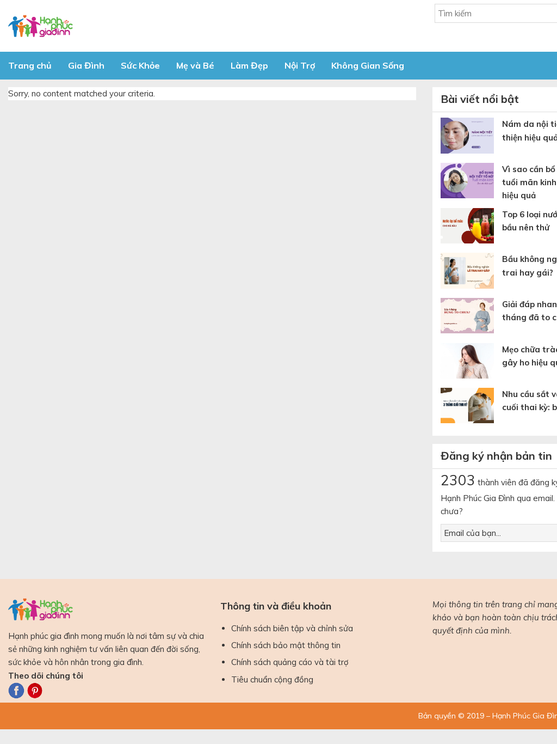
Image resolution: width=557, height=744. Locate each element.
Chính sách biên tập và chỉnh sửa (292, 628)
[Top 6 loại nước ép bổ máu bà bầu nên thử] (471, 228)
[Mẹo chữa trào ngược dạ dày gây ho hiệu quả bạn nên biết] (471, 363)
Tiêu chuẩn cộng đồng (272, 679)
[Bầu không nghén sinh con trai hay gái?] (471, 272)
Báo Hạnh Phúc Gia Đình (106, 26)
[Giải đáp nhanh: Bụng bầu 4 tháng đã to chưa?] (471, 318)
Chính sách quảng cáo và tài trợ (290, 662)
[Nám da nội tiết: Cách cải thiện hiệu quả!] (471, 137)
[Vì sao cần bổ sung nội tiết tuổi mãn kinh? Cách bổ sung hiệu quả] (471, 183)
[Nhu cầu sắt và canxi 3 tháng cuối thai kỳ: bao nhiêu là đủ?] (471, 408)
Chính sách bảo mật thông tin (286, 645)
